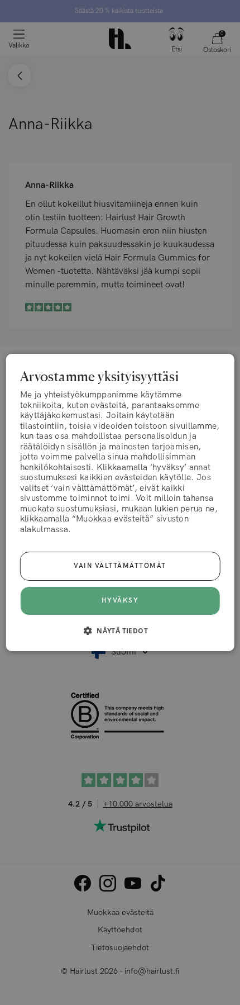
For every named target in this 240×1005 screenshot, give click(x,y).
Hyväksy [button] (120, 600)
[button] (120, 630)
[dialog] (120, 502)
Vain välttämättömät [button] (120, 566)
